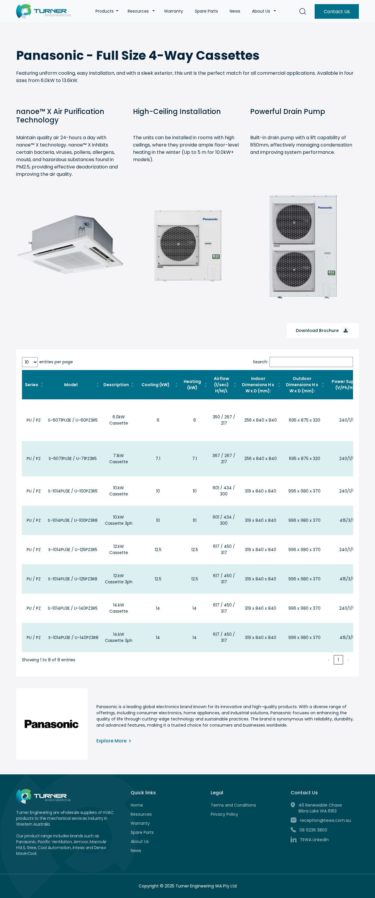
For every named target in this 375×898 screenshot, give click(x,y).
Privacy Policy (224, 814)
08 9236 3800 (313, 830)
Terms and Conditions (233, 805)
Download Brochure (317, 330)
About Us (261, 11)
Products (105, 11)
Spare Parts (206, 11)
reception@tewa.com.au (325, 820)
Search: (260, 362)
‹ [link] (328, 660)
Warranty (173, 11)
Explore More (112, 740)
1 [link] (338, 660)
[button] (117, 11)
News (235, 11)
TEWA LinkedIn (314, 840)
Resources (138, 11)
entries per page (56, 362)
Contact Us (337, 11)
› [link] (348, 660)
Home (137, 805)
